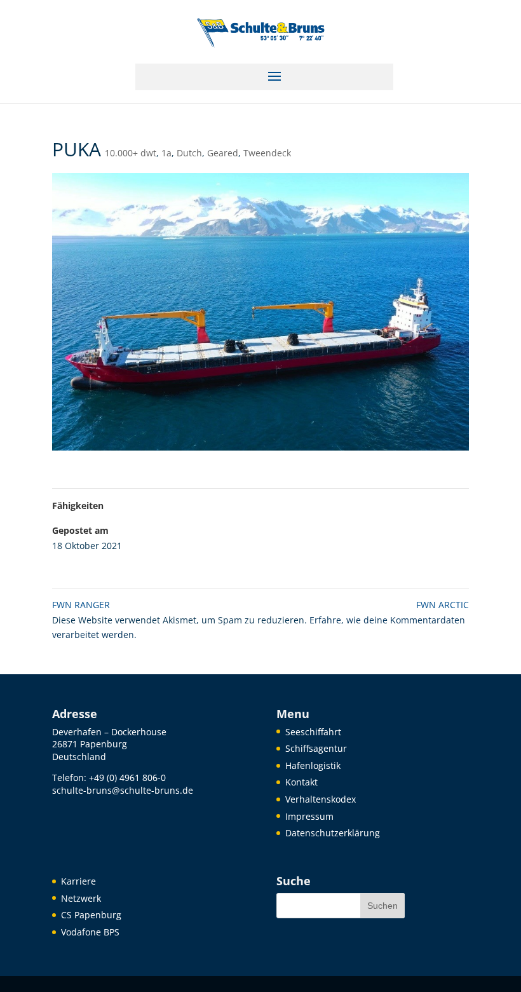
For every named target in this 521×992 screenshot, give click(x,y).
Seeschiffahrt (313, 732)
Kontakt (301, 782)
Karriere (78, 881)
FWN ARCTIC (442, 605)
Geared (222, 153)
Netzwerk (81, 898)
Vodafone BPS (90, 932)
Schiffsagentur (316, 748)
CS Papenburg (91, 915)
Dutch (189, 153)
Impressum (309, 816)
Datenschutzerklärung (332, 833)
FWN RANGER (81, 605)
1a (166, 153)
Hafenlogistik (313, 765)
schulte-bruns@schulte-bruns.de (122, 790)
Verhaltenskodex (320, 799)
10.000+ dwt (130, 153)
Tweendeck (267, 153)
